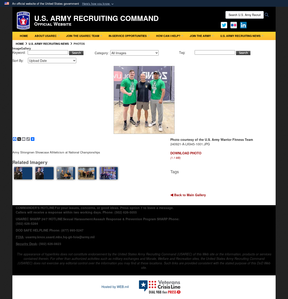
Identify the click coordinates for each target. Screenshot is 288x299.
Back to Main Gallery (189, 195)
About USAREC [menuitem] (46, 36)
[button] (98, 3)
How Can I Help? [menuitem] (168, 36)
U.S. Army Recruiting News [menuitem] (240, 36)
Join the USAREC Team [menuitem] (82, 36)
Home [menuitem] (24, 36)
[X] (224, 24)
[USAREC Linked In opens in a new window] (244, 24)
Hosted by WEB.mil (115, 286)
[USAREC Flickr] (233, 24)
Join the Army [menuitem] (200, 36)
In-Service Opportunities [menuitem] (128, 36)
